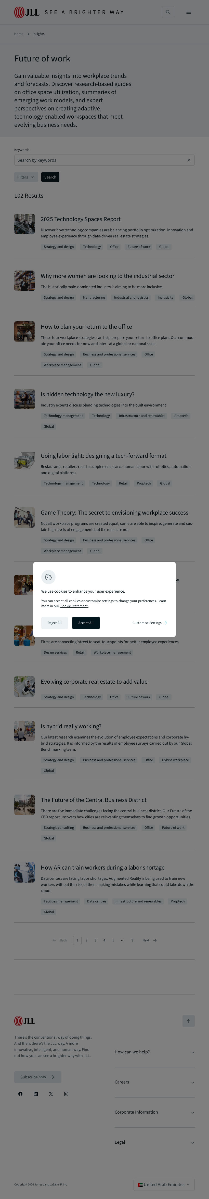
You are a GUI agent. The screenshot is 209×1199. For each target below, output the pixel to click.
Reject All (55, 623)
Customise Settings (150, 623)
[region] (104, 599)
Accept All (86, 623)
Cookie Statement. (74, 606)
